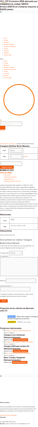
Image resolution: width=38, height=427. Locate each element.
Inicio (5, 38)
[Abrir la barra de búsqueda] (1, 120)
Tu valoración (4, 256)
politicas (6, 53)
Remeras (6, 42)
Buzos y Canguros (9, 143)
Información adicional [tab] (10, 177)
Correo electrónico (6, 286)
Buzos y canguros (9, 44)
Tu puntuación (5, 253)
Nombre (3, 281)
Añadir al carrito (7, 167)
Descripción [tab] (7, 175)
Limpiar (25, 156)
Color (4, 150)
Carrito (6, 48)
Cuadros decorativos (10, 46)
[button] (19, 59)
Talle (4, 156)
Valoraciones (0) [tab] (8, 179)
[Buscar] (2, 128)
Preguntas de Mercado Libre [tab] (12, 181)
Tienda (6, 40)
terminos (6, 50)
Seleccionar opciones (20, 340)
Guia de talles (8, 55)
